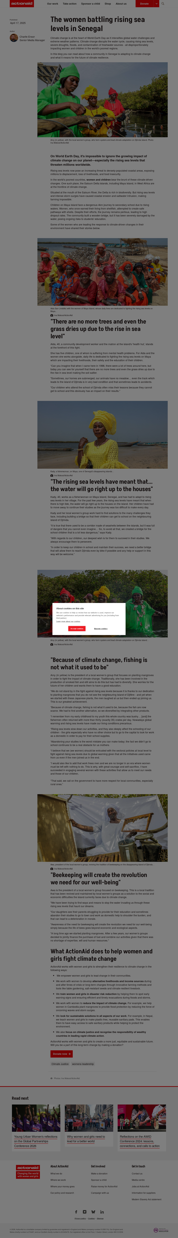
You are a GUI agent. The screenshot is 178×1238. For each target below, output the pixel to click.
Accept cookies (77, 629)
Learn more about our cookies (68, 621)
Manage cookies (100, 629)
